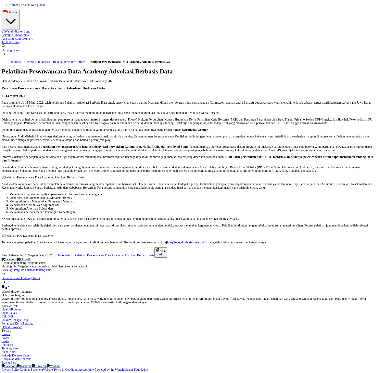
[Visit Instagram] (24, 366)
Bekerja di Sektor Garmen (69, 61)
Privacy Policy (11, 369)
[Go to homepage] (16, 31)
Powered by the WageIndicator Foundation (121, 369)
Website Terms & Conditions (61, 369)
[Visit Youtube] (53, 366)
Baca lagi (27, 270)
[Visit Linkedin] (39, 366)
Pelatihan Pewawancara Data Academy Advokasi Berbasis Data (114, 255)
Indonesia (15, 61)
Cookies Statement (31, 369)
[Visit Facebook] (9, 366)
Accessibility (87, 369)
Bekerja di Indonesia (37, 61)
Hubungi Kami (11, 50)
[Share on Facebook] (9, 259)
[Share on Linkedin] (24, 259)
